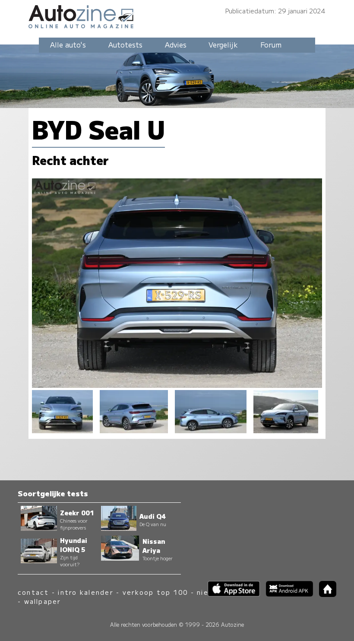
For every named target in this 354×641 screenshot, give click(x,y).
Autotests (125, 44)
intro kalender (85, 592)
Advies (175, 44)
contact (33, 592)
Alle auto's (68, 44)
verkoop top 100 (155, 592)
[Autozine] (177, 15)
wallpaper (42, 601)
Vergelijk (223, 44)
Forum (270, 44)
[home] (324, 594)
